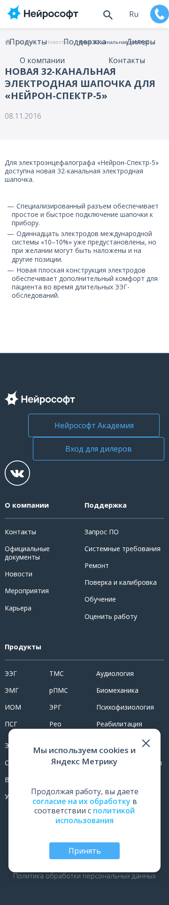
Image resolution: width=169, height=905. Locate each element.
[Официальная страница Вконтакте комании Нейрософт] (17, 473)
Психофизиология (125, 707)
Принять (85, 851)
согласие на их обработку (81, 801)
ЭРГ (55, 707)
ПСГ (11, 723)
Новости (18, 573)
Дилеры (140, 41)
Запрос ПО (101, 531)
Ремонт (96, 565)
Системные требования (122, 548)
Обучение (100, 599)
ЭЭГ (11, 673)
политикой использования (95, 815)
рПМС (58, 690)
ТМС (56, 673)
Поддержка (84, 41)
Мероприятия (27, 590)
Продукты (28, 41)
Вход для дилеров (98, 449)
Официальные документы (27, 552)
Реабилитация (119, 723)
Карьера (18, 607)
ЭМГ (12, 690)
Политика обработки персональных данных (84, 876)
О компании (42, 60)
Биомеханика (117, 690)
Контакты (126, 60)
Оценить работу (110, 616)
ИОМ (13, 707)
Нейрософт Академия (94, 425)
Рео (55, 723)
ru (133, 14)
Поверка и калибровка (120, 582)
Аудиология (115, 673)
